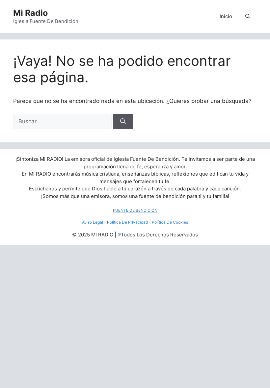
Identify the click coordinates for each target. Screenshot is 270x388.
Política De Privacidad (127, 222)
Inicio (226, 16)
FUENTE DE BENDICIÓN (135, 210)
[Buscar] (123, 122)
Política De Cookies (170, 222)
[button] (248, 16)
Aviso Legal (93, 222)
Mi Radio (30, 13)
